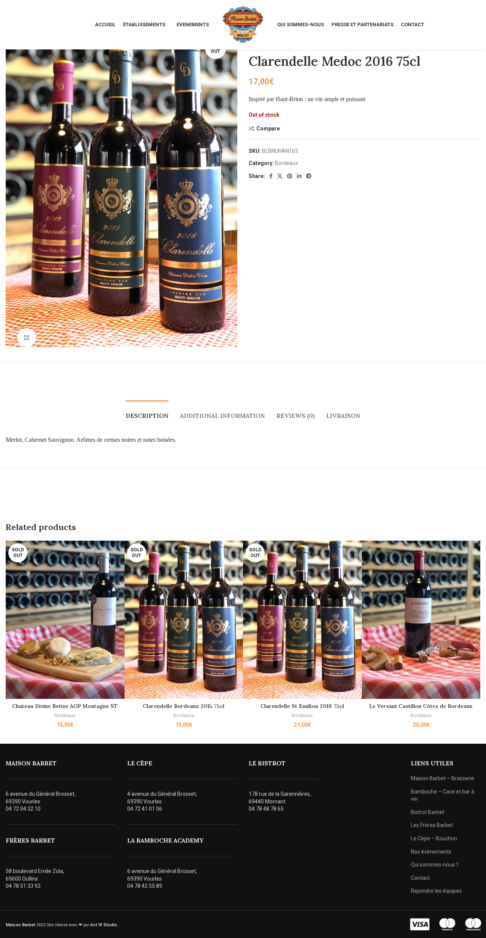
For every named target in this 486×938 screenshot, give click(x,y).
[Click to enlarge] (26, 337)
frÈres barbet (30, 840)
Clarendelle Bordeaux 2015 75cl (183, 706)
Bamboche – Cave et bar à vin (442, 795)
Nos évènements (431, 852)
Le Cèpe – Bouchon (434, 838)
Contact (420, 878)
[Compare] (118, 553)
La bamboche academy (165, 840)
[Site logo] (243, 24)
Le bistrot (267, 763)
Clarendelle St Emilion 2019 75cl (302, 706)
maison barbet (31, 763)
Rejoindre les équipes (436, 891)
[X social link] (280, 176)
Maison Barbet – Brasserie (442, 778)
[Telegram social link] (309, 176)
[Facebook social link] (271, 176)
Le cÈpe (139, 763)
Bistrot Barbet (427, 812)
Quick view (118, 570)
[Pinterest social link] (290, 176)
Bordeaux (286, 163)
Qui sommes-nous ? (435, 865)
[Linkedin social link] (299, 176)
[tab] (147, 412)
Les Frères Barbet (432, 825)
